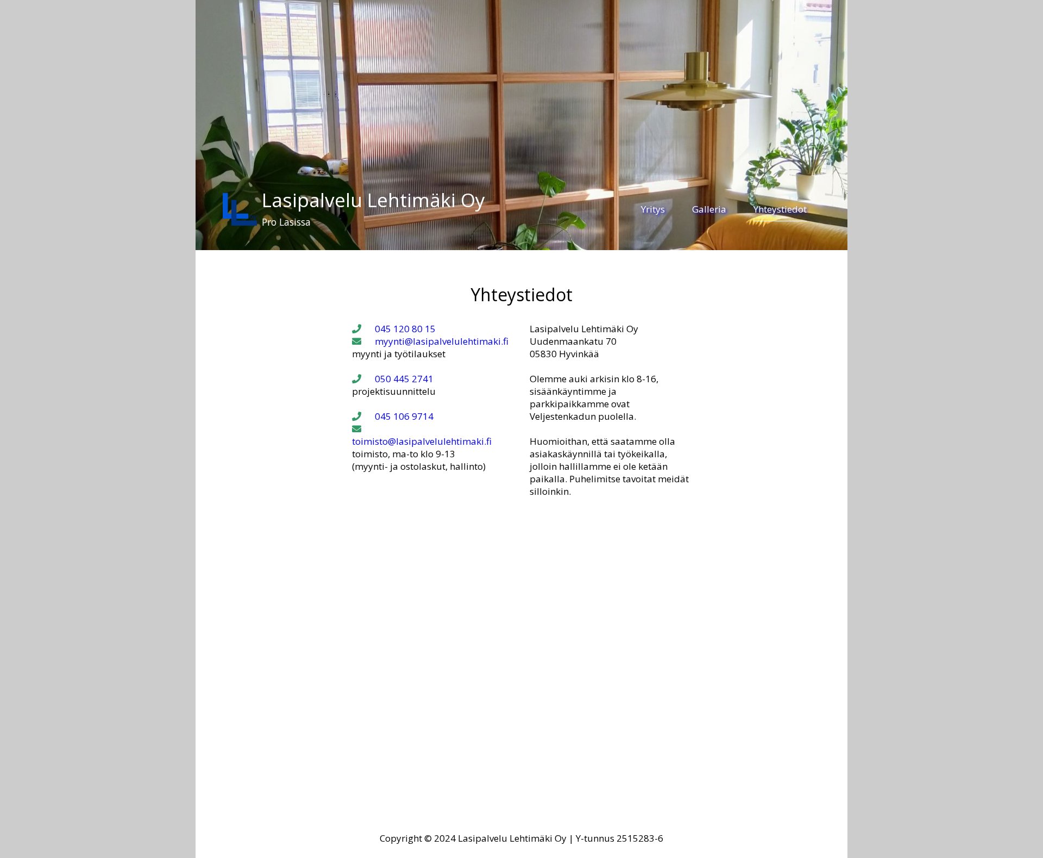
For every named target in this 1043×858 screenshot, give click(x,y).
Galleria (709, 209)
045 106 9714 (404, 416)
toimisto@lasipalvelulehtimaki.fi (422, 441)
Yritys (653, 209)
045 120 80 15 (405, 328)
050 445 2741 (404, 378)
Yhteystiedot (780, 209)
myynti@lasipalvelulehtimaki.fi (441, 341)
